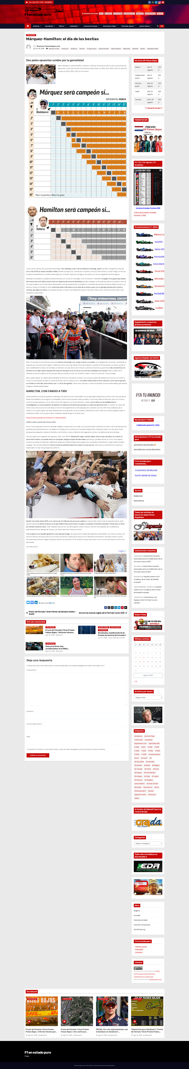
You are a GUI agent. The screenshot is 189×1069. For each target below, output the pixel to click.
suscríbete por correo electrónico (147, 449)
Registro (137, 911)
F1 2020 (136, 751)
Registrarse (138, 496)
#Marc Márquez (116, 49)
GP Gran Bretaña (149, 773)
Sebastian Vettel (140, 795)
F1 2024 (136, 754)
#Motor (142, 49)
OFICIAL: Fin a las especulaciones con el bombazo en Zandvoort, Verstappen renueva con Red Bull (112, 1031)
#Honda (82, 49)
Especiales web (154, 743)
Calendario (74, 26)
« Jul (135, 681)
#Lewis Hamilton (104, 49)
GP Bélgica (155, 765)
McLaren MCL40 (162, 286)
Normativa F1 (148, 787)
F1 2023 (157, 751)
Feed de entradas (140, 920)
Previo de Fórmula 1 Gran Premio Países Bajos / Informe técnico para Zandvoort (60, 632)
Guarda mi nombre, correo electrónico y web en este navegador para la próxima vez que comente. (66, 749)
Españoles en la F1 (129, 13)
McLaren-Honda (152, 784)
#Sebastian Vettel (152, 49)
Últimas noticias (115, 627)
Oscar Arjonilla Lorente (116, 638)
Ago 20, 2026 (50, 635)
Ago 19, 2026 (138, 1035)
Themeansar (110, 1065)
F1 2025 (144, 754)
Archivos (36, 26)
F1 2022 (150, 751)
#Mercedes (126, 49)
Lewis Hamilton (139, 784)
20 (148, 662)
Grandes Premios (103, 627)
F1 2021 (144, 751)
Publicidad (139, 949)
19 (143, 662)
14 (152, 657)
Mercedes (137, 787)
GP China (148, 769)
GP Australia (150, 762)
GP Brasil (147, 765)
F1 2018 (150, 747)
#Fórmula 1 (65, 49)
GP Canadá (138, 769)
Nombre (30, 711)
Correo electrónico (35, 724)
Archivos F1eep (117, 13)
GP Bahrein (138, 765)
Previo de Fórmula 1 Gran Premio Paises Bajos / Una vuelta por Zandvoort (75, 1031)
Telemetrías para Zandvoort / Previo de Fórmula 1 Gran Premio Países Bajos (147, 1031)
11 (139, 657)
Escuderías (108, 13)
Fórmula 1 (160, 13)
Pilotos (101, 13)
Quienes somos (141, 947)
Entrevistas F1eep (109, 26)
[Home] (28, 26)
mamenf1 (59, 635)
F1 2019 (157, 747)
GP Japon (155, 776)
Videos (136, 798)
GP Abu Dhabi (139, 762)
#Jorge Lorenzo (91, 49)
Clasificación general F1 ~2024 (148, 425)
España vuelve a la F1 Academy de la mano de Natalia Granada (147, 579)
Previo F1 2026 (67, 999)
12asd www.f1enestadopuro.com (48, 46)
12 (143, 657)
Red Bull (150, 791)
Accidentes (138, 736)
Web (28, 737)
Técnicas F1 (139, 13)
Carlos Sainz (138, 740)
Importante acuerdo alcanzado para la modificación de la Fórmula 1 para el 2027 (148, 559)
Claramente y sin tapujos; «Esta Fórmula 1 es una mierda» (145, 600)
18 (139, 662)
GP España (138, 773)
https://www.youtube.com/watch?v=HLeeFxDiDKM (46, 418)
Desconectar (139, 500)
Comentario (32, 670)
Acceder (137, 915)
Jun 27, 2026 (102, 638)
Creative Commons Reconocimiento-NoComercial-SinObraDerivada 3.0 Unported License (147, 973)
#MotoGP (135, 49)
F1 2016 (136, 747)
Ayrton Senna (145, 26)
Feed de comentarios (142, 925)
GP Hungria (138, 776)
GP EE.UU (156, 769)
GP (150, 758)
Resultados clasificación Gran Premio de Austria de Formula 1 (112, 634)
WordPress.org (139, 929)
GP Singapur (149, 780)
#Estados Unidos (54, 49)
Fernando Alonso (150, 13)
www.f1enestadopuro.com (155, 979)
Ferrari (136, 758)
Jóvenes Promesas (91, 26)
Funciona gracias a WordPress (84, 1065)
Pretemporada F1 (140, 791)
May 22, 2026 (50, 651)
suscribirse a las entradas (144, 445)
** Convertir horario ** (153, 108)
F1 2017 (143, 747)
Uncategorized (31, 35)
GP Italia (147, 776)
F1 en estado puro (38, 15)
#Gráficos (74, 49)
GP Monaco (138, 780)
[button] (157, 26)
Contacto (139, 952)
